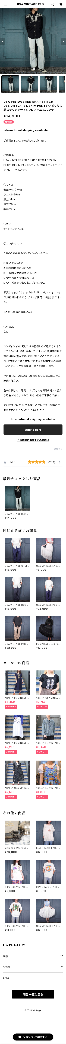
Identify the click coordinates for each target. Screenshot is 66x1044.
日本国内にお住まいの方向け (33, 440)
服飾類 (7, 966)
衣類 (5, 956)
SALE (6, 977)
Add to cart (33, 429)
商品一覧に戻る (33, 994)
